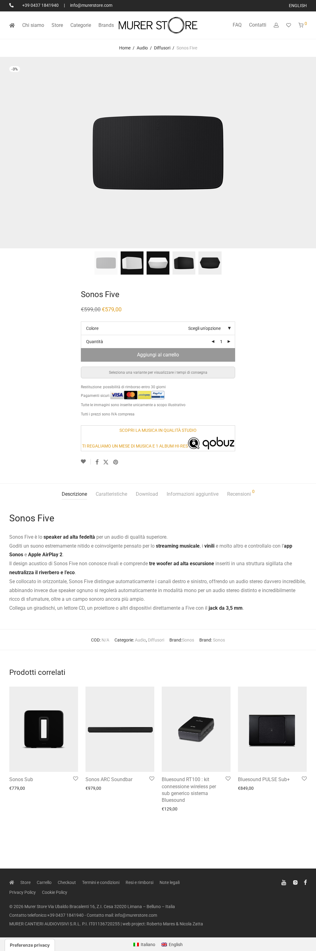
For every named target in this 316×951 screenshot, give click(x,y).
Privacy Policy (22, 892)
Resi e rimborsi (139, 882)
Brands (106, 25)
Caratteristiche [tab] (111, 494)
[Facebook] (305, 882)
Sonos (188, 640)
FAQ (237, 25)
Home (125, 47)
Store (57, 25)
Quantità (94, 341)
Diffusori (162, 47)
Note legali (170, 882)
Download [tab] (147, 494)
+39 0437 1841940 (40, 5)
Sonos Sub (21, 779)
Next (305, 152)
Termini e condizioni (100, 882)
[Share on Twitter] (106, 462)
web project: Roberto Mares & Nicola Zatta (163, 923)
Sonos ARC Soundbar (108, 779)
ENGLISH (298, 5)
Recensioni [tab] (241, 493)
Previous (10, 152)
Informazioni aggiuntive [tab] (192, 494)
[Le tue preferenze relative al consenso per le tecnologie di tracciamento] (30, 945)
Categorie (80, 25)
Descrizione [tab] (74, 494)
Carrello (44, 882)
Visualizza (17, 788)
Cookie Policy (54, 892)
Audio (142, 47)
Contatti (257, 25)
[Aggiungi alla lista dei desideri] (86, 462)
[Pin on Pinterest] (116, 462)
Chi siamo (33, 25)
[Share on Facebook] (96, 462)
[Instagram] (295, 882)
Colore (92, 328)
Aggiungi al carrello (158, 355)
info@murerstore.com (91, 5)
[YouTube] (284, 882)
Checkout (67, 882)
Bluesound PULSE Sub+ (264, 779)
